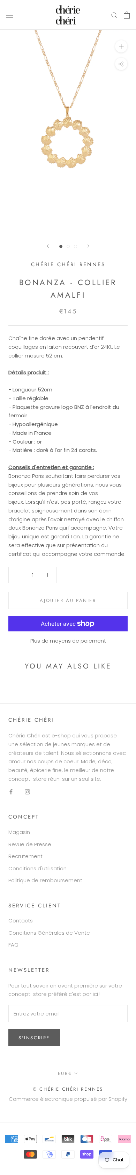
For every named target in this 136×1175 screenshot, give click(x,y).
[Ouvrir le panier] (127, 15)
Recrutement (25, 856)
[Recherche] (114, 15)
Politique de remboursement (45, 880)
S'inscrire (34, 1037)
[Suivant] (89, 246)
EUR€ (65, 1073)
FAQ (13, 944)
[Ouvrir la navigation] (9, 15)
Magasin (19, 832)
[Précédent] (48, 246)
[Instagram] (27, 791)
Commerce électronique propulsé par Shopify (68, 1099)
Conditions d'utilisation (37, 868)
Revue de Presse (29, 844)
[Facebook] (11, 791)
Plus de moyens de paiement (68, 640)
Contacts (20, 920)
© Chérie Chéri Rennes (68, 1089)
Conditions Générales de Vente (49, 932)
